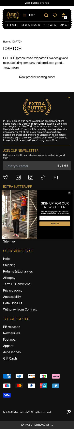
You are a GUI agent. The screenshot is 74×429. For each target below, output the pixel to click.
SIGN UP (55, 223)
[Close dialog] (70, 193)
